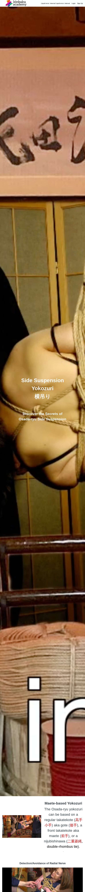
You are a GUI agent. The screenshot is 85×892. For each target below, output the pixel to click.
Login (73, 3)
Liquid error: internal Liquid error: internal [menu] (62, 3)
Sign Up (80, 3)
